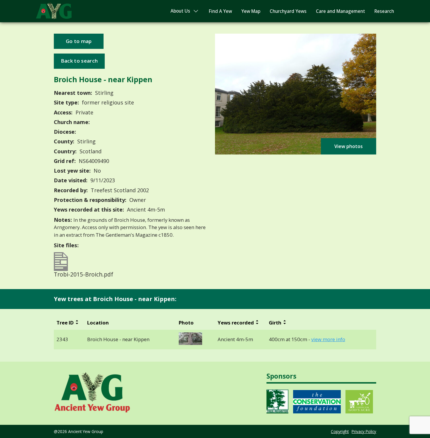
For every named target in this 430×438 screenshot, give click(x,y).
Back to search (79, 60)
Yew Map (250, 11)
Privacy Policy (364, 431)
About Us (180, 11)
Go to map (79, 41)
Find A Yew (220, 11)
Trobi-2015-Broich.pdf (83, 273)
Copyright (340, 431)
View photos (348, 146)
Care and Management (340, 11)
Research (384, 11)
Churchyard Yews (288, 11)
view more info (328, 339)
